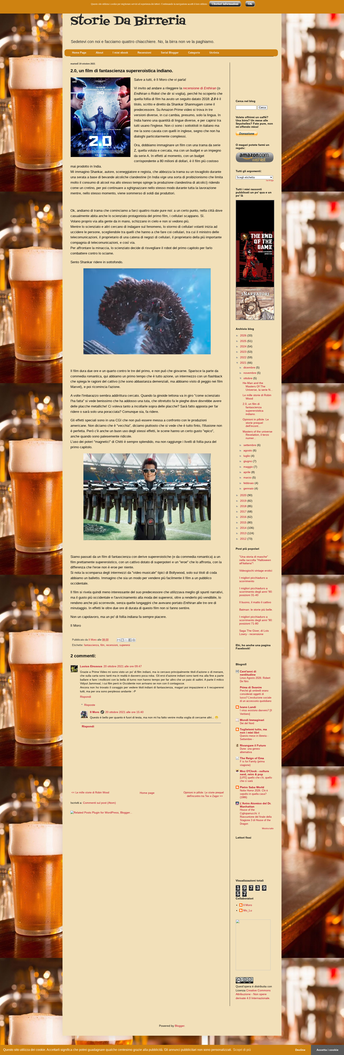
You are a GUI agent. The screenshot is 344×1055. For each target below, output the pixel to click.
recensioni (112, 645)
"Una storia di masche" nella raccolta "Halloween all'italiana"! (255, 560)
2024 (243, 346)
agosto (248, 450)
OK (250, 4)
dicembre (249, 367)
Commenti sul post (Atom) (99, 802)
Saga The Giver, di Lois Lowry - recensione (254, 632)
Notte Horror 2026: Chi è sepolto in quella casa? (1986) (254, 794)
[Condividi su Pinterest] (134, 640)
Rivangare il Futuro (253, 745)
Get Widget (270, 180)
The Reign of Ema (252, 758)
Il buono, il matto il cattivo (255, 602)
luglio (247, 455)
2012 (243, 538)
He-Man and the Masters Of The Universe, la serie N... (258, 386)
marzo (247, 477)
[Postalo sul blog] (122, 640)
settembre (250, 445)
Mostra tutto (268, 828)
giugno (248, 461)
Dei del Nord (247, 723)
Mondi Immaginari (252, 720)
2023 (243, 351)
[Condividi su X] (126, 640)
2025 (243, 341)
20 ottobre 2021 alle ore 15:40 (124, 712)
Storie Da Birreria (128, 21)
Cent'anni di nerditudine (248, 673)
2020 (243, 495)
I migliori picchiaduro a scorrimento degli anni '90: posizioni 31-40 (256, 592)
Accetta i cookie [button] (327, 1049)
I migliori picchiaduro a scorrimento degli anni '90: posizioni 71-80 (256, 620)
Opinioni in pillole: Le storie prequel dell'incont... (256, 423)
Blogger (179, 1025)
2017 (243, 511)
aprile (247, 472)
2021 (243, 362)
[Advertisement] (254, 77)
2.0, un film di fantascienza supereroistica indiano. (253, 408)
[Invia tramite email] (119, 640)
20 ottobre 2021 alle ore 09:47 (123, 666)
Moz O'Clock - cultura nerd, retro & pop (254, 773)
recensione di (199, 88)
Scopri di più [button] (242, 1049)
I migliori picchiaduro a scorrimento (253, 579)
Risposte (89, 704)
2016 (243, 516)
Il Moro (94, 712)
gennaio (248, 488)
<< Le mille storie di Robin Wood (90, 792)
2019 (243, 500)
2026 (243, 335)
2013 (243, 533)
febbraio (249, 483)
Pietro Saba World (252, 787)
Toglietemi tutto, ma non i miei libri (253, 731)
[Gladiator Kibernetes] (255, 247)
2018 (243, 506)
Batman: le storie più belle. (256, 609)
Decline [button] (300, 1049)
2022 (243, 357)
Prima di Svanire (251, 687)
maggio (248, 466)
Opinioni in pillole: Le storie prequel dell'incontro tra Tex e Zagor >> (204, 794)
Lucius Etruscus (91, 666)
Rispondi (85, 696)
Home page (147, 792)
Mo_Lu (247, 910)
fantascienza (91, 645)
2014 (243, 527)
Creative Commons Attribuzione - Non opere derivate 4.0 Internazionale (253, 994)
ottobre (248, 378)
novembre (250, 372)
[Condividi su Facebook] (130, 640)
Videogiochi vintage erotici (255, 570)
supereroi (124, 645)
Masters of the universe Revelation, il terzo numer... (257, 435)
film (102, 645)
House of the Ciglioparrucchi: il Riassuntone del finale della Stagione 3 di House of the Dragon (256, 816)
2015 (243, 522)
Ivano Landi (248, 707)
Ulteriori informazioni (225, 4)
